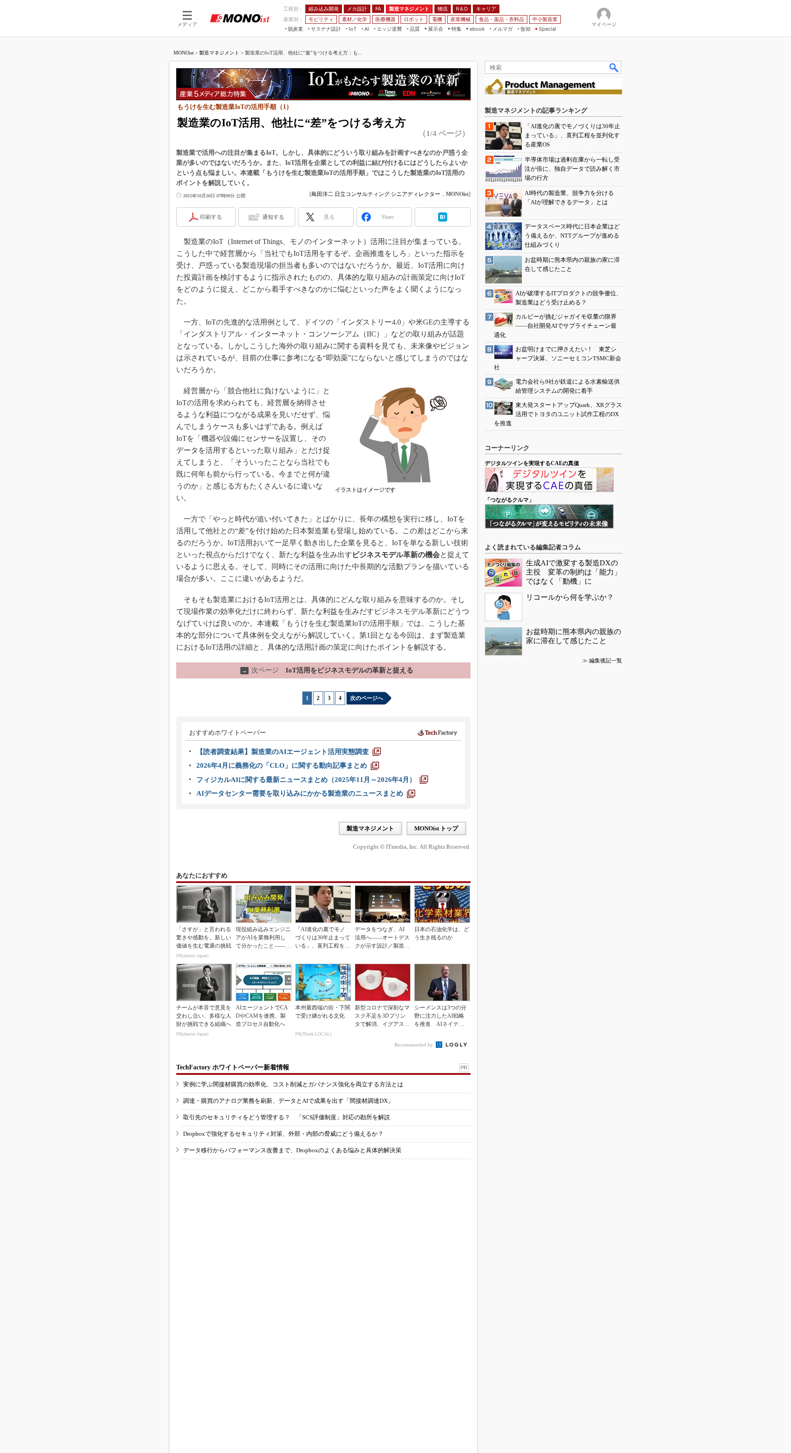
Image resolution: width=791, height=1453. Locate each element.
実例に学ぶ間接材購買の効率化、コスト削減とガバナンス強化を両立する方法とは (293, 1084)
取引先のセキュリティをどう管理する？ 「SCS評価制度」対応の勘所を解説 (286, 1117)
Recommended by (414, 1044)
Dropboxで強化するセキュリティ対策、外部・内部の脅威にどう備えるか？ (283, 1133)
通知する (273, 217)
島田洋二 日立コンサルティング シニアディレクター (375, 194)
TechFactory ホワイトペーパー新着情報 (232, 1067)
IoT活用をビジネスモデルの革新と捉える (327, 670)
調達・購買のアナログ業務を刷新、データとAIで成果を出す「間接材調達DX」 (288, 1100)
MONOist (183, 52)
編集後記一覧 (605, 660)
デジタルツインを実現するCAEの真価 (532, 463)
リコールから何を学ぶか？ (570, 597)
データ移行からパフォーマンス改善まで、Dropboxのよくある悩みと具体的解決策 (292, 1150)
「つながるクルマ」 (509, 500)
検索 (614, 67)
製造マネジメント (219, 52)
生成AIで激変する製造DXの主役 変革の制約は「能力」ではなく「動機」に (573, 572)
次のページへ (366, 698)
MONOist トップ (436, 828)
